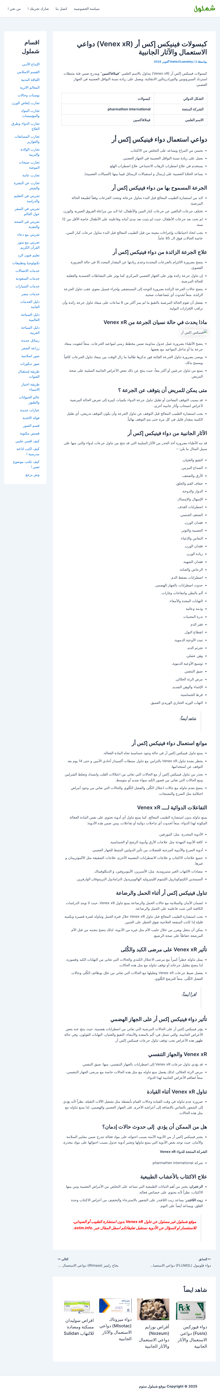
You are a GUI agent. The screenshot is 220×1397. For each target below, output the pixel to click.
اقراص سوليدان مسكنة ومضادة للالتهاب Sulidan (79, 1327)
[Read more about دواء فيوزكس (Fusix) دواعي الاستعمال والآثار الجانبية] (191, 1309)
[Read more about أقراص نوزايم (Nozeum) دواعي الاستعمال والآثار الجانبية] (153, 1309)
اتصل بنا (61, 8)
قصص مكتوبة (30, 433)
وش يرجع (33, 474)
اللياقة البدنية (30, 79)
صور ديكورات (30, 363)
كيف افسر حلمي (27, 441)
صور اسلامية (30, 356)
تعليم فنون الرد (29, 255)
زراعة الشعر (30, 348)
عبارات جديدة (30, 410)
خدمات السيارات (27, 286)
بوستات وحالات (29, 95)
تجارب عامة (31, 175)
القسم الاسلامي (28, 72)
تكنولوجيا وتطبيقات (26, 263)
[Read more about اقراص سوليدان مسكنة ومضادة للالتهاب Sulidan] (77, 1306)
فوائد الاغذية (31, 418)
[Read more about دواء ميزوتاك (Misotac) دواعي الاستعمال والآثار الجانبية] (115, 1305)
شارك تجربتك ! (38, 8)
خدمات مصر (30, 294)
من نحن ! (14, 8)
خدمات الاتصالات (27, 270)
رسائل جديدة (30, 340)
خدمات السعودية (28, 278)
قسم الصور (31, 425)
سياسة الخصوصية (86, 8)
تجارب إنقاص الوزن (26, 103)
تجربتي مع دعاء (28, 234)
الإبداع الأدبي (31, 64)
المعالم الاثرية (30, 87)
